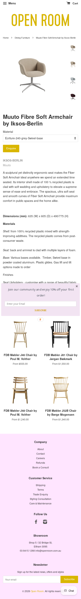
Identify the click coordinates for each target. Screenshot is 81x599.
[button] (41, 292)
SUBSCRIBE (40, 310)
